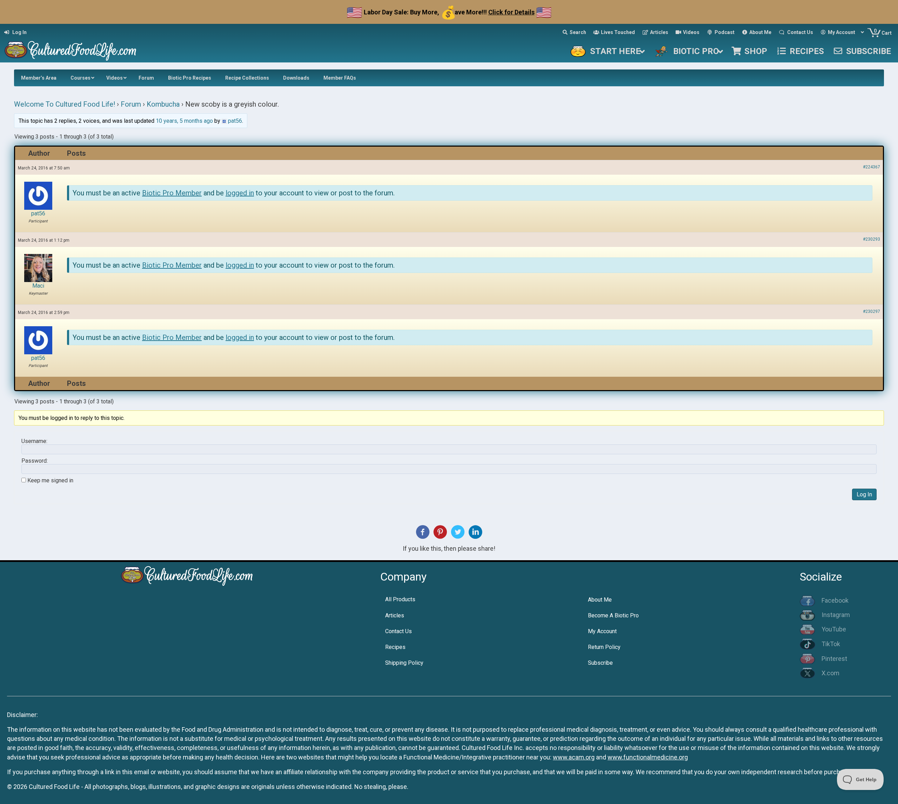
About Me (600, 599)
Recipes (395, 647)
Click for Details (511, 12)
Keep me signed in (50, 480)
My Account (602, 631)
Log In (864, 494)
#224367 (871, 167)
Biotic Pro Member (172, 193)
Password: (34, 461)
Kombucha (163, 104)
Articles (394, 615)
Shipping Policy (404, 662)
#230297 (871, 311)
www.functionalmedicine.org (648, 757)
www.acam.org (574, 757)
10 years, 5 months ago (184, 121)
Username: (34, 441)
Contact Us (398, 631)
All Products (400, 599)
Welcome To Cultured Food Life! (64, 104)
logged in (240, 193)
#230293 (871, 239)
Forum (131, 104)
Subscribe (600, 662)
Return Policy (604, 647)
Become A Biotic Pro (613, 615)
